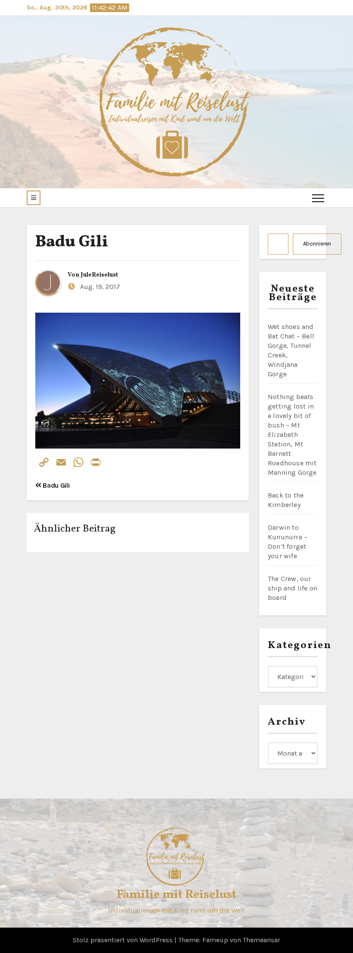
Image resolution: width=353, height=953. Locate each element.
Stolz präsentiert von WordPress (123, 940)
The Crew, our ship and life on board (292, 588)
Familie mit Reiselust (176, 894)
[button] (33, 198)
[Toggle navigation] (318, 197)
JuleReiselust (99, 275)
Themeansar (261, 940)
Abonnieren (317, 243)
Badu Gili (71, 242)
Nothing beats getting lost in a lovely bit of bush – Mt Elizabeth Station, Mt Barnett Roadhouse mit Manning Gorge (292, 434)
